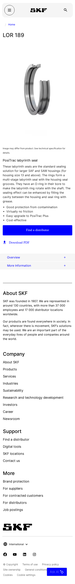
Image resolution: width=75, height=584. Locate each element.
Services (9, 376)
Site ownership (12, 569)
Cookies (8, 574)
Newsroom (11, 419)
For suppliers (13, 488)
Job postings (13, 510)
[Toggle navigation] (9, 10)
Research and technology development (33, 397)
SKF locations (13, 454)
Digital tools (12, 446)
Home (11, 24)
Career (8, 412)
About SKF (11, 362)
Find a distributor (37, 230)
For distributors (15, 503)
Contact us (11, 461)
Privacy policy (50, 564)
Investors (10, 405)
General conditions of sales (41, 569)
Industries (10, 383)
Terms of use (30, 564)
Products (10, 369)
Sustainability (13, 390)
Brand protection (16, 481)
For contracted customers (23, 495)
